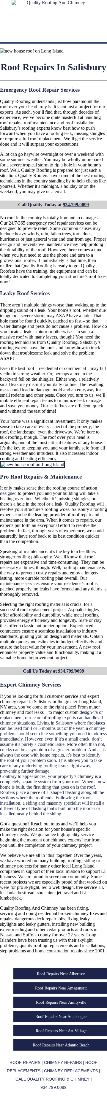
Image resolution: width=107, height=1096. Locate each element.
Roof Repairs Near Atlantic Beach (61, 1045)
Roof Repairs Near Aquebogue (60, 1016)
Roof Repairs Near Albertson (61, 973)
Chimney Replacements (71, 1070)
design (6, 244)
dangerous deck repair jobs (40, 918)
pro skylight (28, 887)
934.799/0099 (71, 671)
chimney (8, 701)
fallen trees (61, 233)
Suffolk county (37, 934)
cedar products (60, 929)
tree (76, 373)
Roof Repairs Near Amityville (61, 1002)
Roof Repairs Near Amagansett (61, 988)
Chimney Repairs (63, 1062)
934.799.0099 (76, 204)
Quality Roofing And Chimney (29, 908)
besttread (26, 892)
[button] (53, 36)
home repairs (52, 754)
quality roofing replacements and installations (62, 945)
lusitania (7, 892)
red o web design (58, 887)
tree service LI (89, 887)
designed (8, 493)
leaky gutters (38, 924)
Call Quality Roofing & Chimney (52, 1079)
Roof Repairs (25, 1062)
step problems (13, 950)
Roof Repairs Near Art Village (61, 1030)
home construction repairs (59, 950)
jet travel (65, 892)
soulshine (45, 892)
